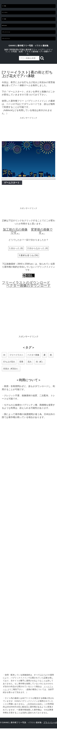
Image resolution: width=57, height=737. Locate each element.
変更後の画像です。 (42, 231)
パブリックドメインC (6, 38)
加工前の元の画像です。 (15, 231)
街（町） (40, 362)
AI (4, 355)
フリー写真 (4, 6)
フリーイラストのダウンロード (26, 282)
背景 (21, 362)
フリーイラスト (5, 12)
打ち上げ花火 (9, 362)
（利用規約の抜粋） (35, 704)
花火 (30, 362)
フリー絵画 (4, 19)
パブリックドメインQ (6, 32)
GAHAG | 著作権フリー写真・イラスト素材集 (28, 45)
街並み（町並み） (11, 368)
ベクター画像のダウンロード (28, 285)
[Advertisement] (28, 129)
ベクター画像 (33, 355)
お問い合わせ (4, 25)
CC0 (42, 675)
